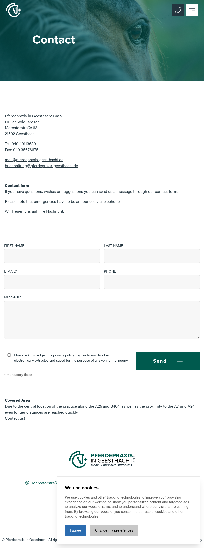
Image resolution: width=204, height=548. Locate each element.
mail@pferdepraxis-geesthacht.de (34, 159)
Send (160, 361)
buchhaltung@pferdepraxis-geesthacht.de (41, 165)
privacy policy (63, 354)
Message (12, 297)
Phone (110, 271)
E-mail (9, 271)
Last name (113, 245)
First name (14, 245)
